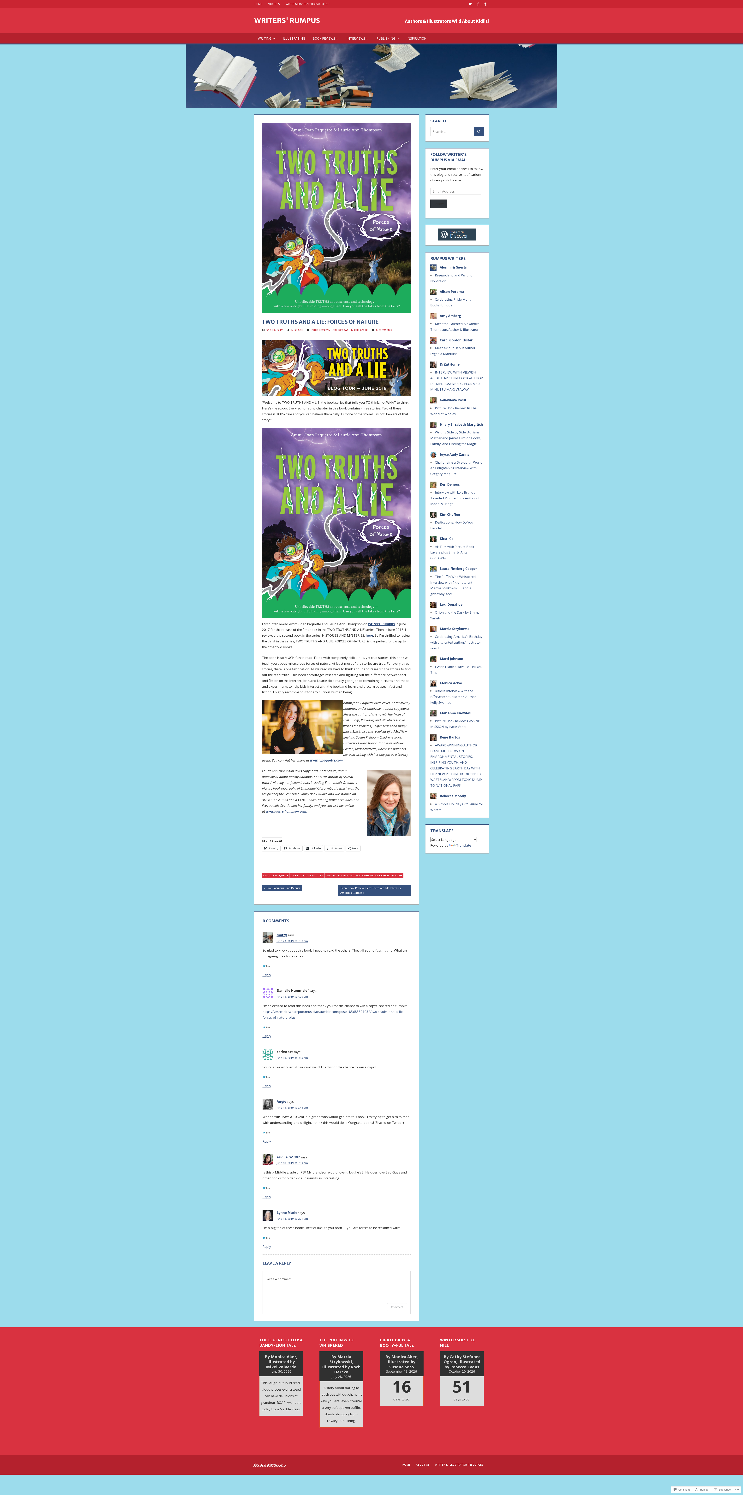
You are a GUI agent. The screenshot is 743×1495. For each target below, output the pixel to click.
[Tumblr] (485, 4)
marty (282, 935)
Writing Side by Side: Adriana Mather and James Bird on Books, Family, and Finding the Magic (455, 438)
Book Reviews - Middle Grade (349, 330)
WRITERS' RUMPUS (287, 20)
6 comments (384, 330)
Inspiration (417, 38)
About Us (274, 4)
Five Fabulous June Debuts (281, 888)
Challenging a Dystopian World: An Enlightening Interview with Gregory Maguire (456, 468)
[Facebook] (477, 4)
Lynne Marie (287, 1212)
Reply (267, 975)
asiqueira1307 (288, 1157)
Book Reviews (324, 38)
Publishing (386, 38)
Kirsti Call (297, 330)
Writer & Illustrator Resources (307, 4)
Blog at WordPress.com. (269, 1464)
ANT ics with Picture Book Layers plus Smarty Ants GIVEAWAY (452, 552)
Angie (281, 1101)
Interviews (356, 38)
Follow (439, 203)
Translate (463, 845)
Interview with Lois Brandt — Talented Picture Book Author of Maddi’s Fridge (454, 498)
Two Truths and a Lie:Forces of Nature (378, 875)
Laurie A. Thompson (303, 875)
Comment (397, 1307)
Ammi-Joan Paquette (275, 875)
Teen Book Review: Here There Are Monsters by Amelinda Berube (369, 890)
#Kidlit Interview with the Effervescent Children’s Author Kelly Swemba (453, 697)
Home (258, 4)
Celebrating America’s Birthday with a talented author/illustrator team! (456, 642)
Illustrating (294, 38)
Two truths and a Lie (339, 875)
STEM (320, 875)
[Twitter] (470, 4)
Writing (264, 38)
